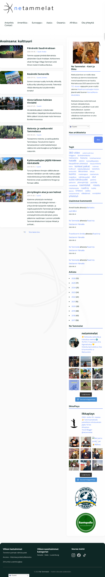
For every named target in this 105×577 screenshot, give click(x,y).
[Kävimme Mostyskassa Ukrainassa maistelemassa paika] (97, 453)
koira (71, 166)
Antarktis (9, 23)
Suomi (39, 78)
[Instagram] (73, 555)
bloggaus (72, 155)
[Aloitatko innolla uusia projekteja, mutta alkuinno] (86, 373)
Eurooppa (36, 23)
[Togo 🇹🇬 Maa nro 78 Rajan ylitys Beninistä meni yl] (74, 361)
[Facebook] (79, 555)
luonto (72, 174)
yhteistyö (73, 196)
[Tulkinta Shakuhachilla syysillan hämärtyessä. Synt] (97, 465)
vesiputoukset (74, 193)
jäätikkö (82, 161)
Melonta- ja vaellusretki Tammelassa (40, 130)
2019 (73, 311)
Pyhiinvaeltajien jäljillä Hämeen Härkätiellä (44, 162)
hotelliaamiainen (95, 158)
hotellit (72, 160)
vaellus (88, 191)
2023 (73, 292)
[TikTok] (84, 555)
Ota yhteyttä (88, 23)
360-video (74, 152)
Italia (46, 555)
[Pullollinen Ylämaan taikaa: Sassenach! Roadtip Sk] (74, 442)
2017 (73, 320)
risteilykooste (74, 188)
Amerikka (22, 23)
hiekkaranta (73, 158)
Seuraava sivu (34, 232)
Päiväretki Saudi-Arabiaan (41, 48)
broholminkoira (84, 155)
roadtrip (85, 188)
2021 (73, 301)
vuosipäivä (96, 193)
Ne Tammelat (74, 220)
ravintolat (84, 185)
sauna (71, 191)
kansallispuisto (92, 161)
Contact (8, 25)
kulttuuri (72, 169)
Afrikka (73, 23)
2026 (74, 278)
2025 (74, 283)
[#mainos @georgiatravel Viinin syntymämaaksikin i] (74, 465)
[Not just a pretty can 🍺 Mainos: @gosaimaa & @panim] (97, 442)
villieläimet (85, 193)
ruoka (93, 188)
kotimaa (96, 166)
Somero (44, 78)
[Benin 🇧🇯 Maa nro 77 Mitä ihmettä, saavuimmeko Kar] (86, 361)
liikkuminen (83, 171)
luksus (92, 171)
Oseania (61, 23)
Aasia (49, 23)
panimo (93, 180)
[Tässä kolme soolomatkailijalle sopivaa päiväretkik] (97, 373)
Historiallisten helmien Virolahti (39, 101)
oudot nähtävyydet (78, 179)
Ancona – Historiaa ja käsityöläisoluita (17, 557)
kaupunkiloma (95, 164)
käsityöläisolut (84, 169)
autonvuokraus (88, 153)
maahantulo (94, 174)
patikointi (72, 182)
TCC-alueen (75, 86)
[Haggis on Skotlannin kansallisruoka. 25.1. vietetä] (74, 453)
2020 (74, 306)
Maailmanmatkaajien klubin (88, 89)
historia (83, 158)
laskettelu (96, 169)
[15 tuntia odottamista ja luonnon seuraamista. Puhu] (86, 385)
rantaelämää (73, 185)
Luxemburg (54, 555)
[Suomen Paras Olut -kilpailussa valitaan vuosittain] (86, 442)
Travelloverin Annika (77, 234)
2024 (74, 287)
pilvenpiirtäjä (82, 182)
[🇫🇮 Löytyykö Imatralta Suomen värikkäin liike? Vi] (74, 373)
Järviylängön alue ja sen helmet (44, 192)
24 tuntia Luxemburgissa (12, 562)
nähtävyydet (84, 177)
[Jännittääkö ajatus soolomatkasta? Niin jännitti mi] (97, 385)
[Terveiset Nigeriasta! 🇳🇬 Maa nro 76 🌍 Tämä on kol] (97, 361)
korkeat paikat (82, 166)
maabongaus (83, 174)
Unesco (79, 190)
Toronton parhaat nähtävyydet (15, 553)
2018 (73, 315)
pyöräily (94, 182)
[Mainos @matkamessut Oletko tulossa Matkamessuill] (86, 465)
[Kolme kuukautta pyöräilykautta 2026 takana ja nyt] (74, 385)
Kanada (40, 555)
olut (94, 177)
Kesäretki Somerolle (38, 74)
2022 (73, 297)
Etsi (98, 140)
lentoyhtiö (72, 171)
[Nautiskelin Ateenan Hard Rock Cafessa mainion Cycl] (86, 453)
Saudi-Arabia (41, 52)
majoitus (72, 177)
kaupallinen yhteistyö (78, 163)
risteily (96, 185)
